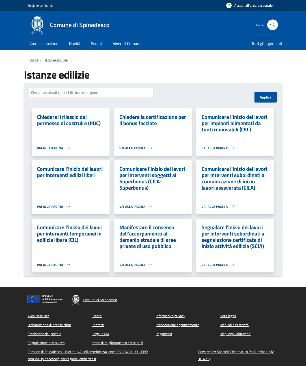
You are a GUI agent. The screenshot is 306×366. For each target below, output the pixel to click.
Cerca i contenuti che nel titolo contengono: (64, 92)
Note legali (228, 316)
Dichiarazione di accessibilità (49, 324)
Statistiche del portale (44, 333)
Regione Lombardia (40, 5)
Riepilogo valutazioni (235, 333)
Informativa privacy (170, 316)
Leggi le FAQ (101, 333)
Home (33, 60)
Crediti (97, 316)
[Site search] (272, 24)
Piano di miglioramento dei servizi (117, 342)
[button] (249, 5)
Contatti (98, 324)
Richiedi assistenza (234, 324)
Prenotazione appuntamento (177, 324)
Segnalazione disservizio (46, 342)
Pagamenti (164, 333)
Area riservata (38, 316)
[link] (54, 148)
